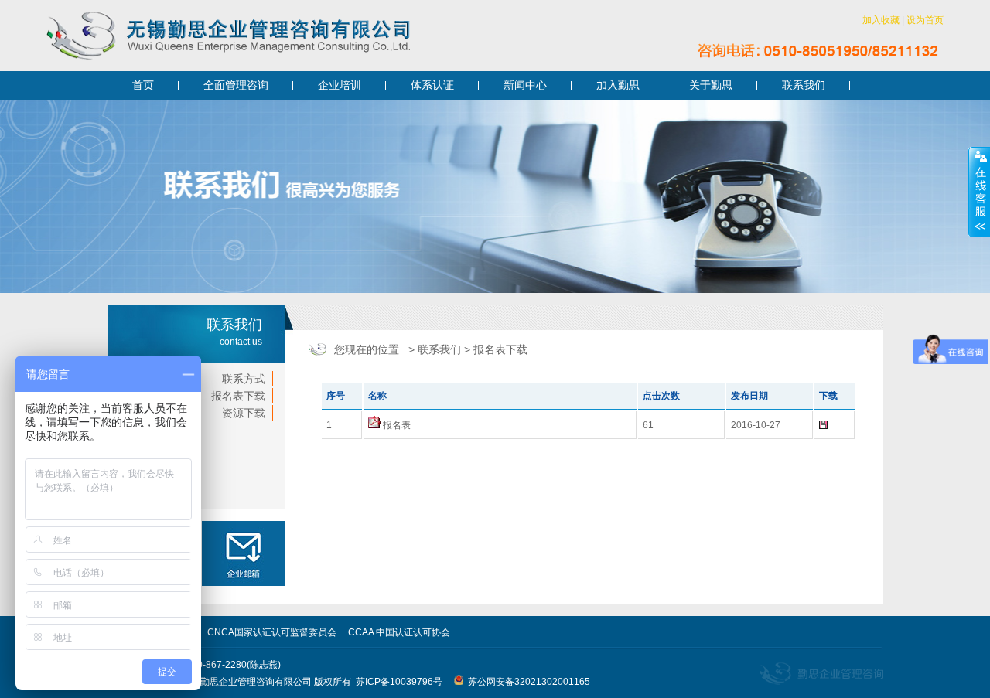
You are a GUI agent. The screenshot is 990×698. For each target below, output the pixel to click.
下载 (834, 425)
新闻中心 (525, 85)
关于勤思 (710, 85)
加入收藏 (881, 20)
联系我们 (803, 85)
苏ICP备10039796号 (399, 681)
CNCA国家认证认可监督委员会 (271, 632)
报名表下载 (238, 396)
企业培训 (339, 85)
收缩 (979, 192)
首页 (143, 85)
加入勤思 (618, 85)
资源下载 (243, 413)
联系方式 (243, 379)
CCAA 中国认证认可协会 (399, 632)
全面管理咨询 (235, 85)
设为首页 (925, 20)
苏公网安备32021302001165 (526, 681)
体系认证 (432, 85)
